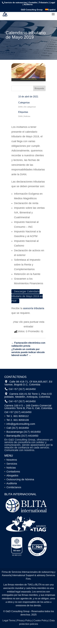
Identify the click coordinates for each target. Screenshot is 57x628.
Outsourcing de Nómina (20, 479)
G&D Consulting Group (32, 10)
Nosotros (11, 459)
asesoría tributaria (33, 308)
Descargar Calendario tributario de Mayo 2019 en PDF (27, 296)
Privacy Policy (24, 620)
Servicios (11, 463)
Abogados (12, 475)
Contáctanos (13, 487)
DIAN (20, 107)
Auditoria (11, 483)
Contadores (13, 471)
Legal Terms (8, 620)
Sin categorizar (30, 107)
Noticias (27, 116)
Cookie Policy (40, 620)
